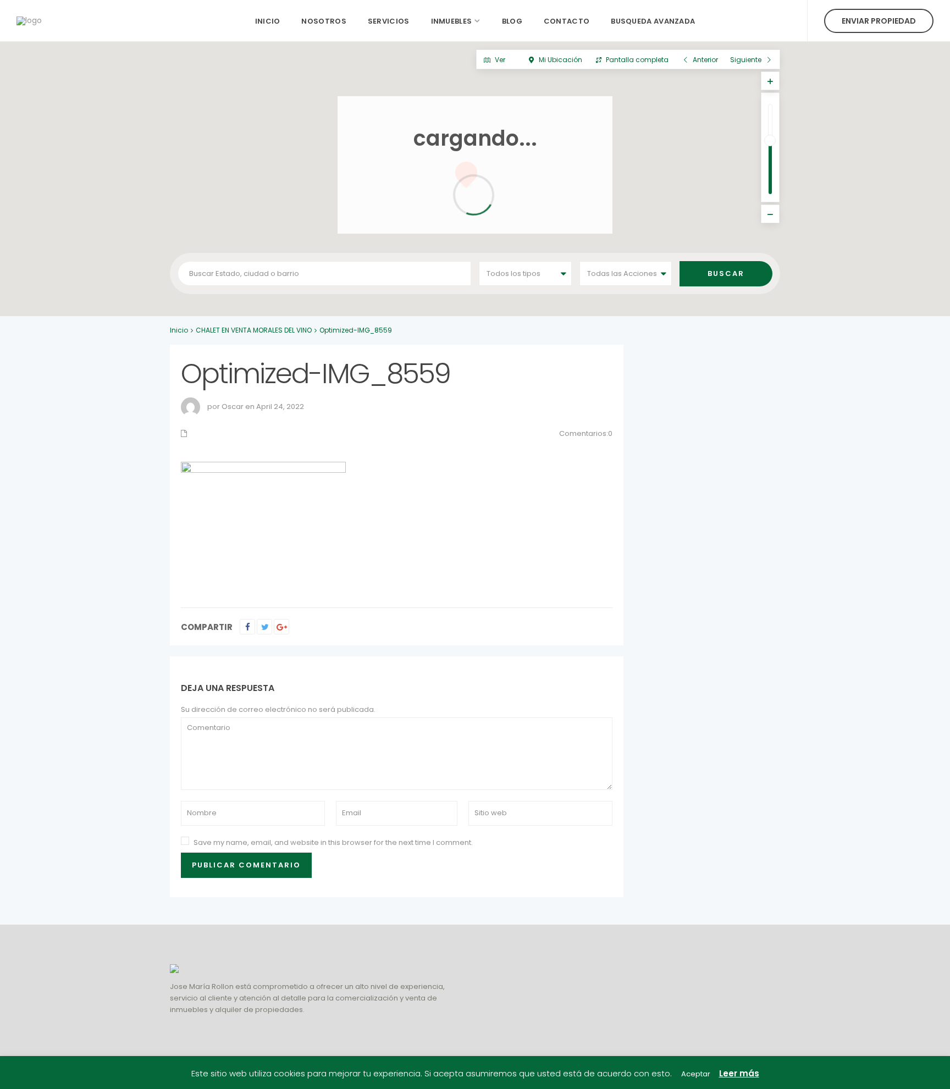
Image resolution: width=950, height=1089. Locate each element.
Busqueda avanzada (653, 21)
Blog (512, 21)
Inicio (267, 21)
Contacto (566, 21)
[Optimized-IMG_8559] (263, 523)
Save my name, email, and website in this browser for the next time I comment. (333, 842)
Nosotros (323, 21)
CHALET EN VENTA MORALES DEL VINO (254, 330)
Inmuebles (451, 21)
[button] (496, 304)
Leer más (739, 1073)
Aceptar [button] (695, 1074)
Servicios (389, 21)
